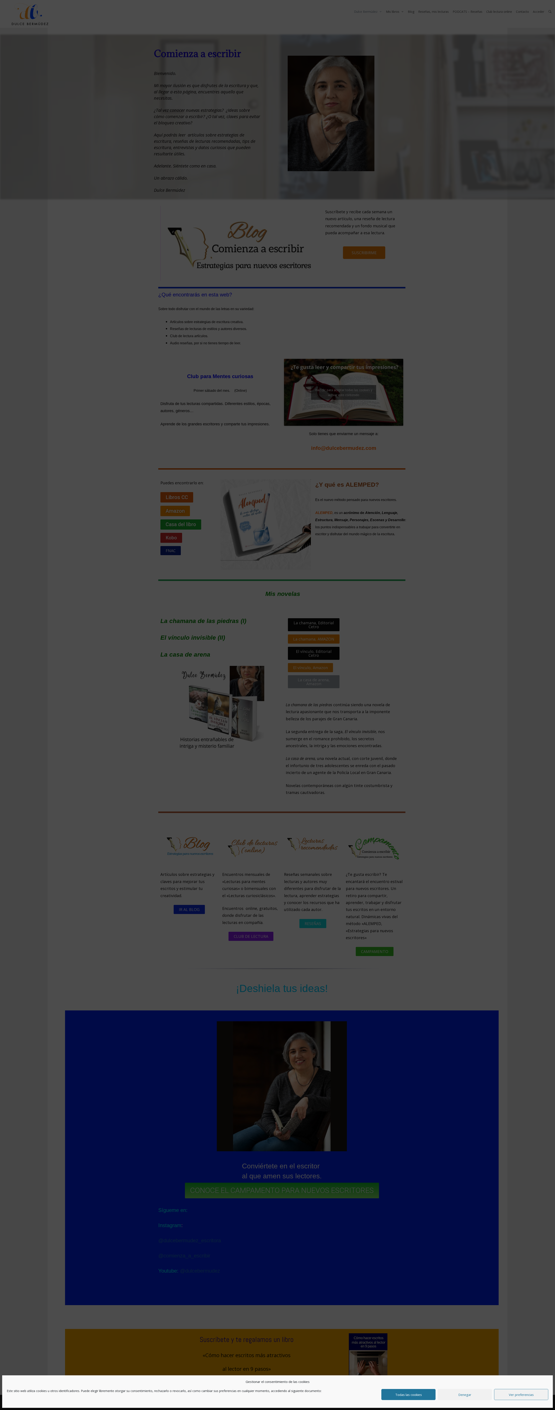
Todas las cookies (408, 1394)
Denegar (464, 1394)
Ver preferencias (521, 1394)
